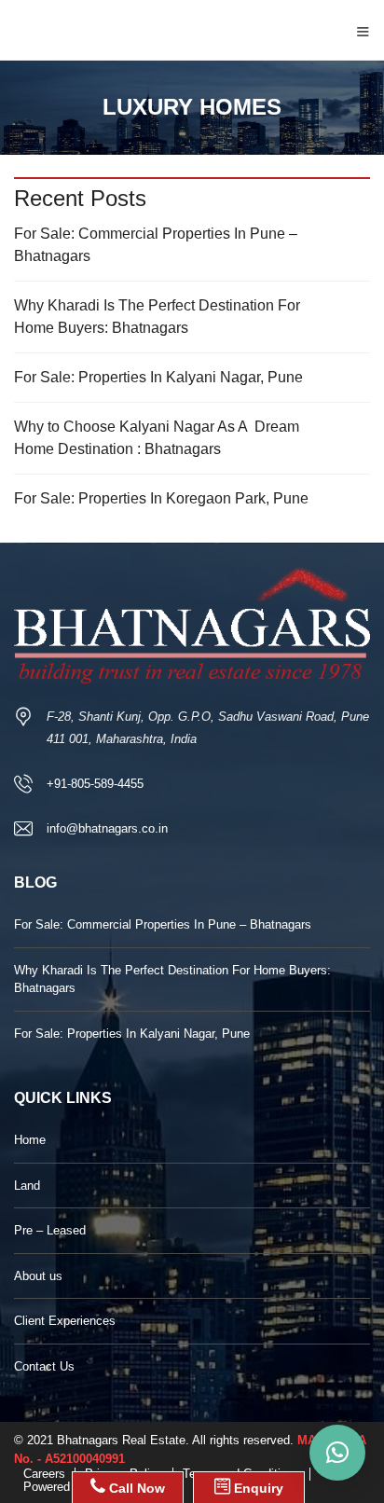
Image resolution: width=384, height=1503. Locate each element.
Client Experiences (65, 1321)
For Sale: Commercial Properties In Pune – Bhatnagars (155, 245)
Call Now (135, 1488)
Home (30, 1140)
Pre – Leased (50, 1230)
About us (38, 1276)
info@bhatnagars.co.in (107, 828)
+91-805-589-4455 (95, 784)
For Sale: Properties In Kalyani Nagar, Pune (158, 377)
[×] (337, 1453)
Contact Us (44, 1366)
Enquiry (256, 1488)
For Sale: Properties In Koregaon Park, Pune (161, 498)
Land (27, 1186)
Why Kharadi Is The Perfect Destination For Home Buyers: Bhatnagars (157, 316)
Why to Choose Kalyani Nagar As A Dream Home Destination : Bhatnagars (156, 438)
